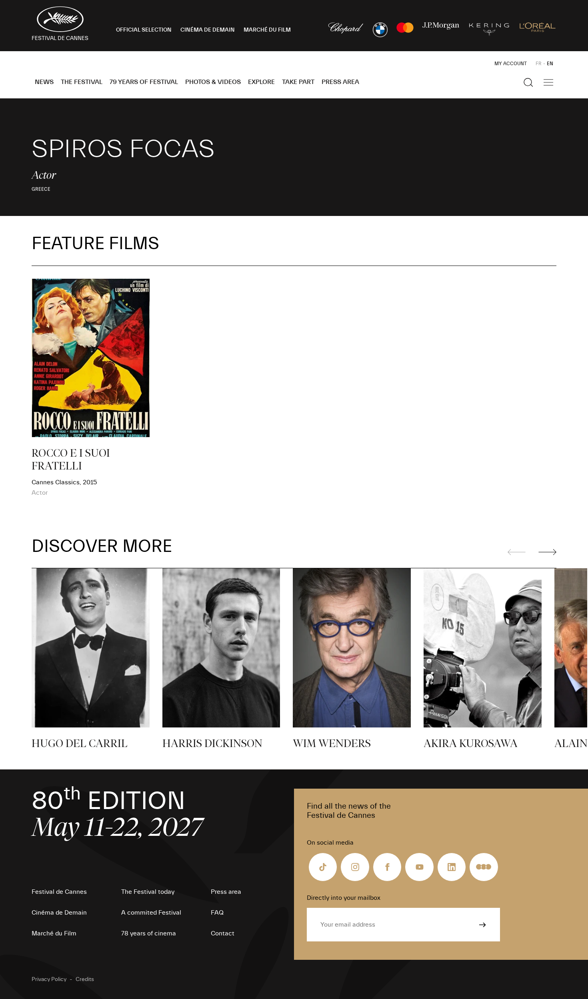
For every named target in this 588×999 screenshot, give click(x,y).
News (44, 82)
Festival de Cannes (59, 891)
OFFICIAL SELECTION (144, 30)
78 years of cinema (148, 933)
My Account (510, 63)
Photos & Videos (213, 82)
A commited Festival (151, 912)
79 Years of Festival (144, 82)
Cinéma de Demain (59, 912)
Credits (85, 979)
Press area (340, 82)
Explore (261, 82)
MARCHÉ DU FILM (267, 30)
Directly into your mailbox (343, 897)
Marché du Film (54, 933)
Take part (298, 82)
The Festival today (147, 891)
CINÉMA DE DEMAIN (207, 30)
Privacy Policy (49, 979)
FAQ (217, 912)
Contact (222, 933)
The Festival (81, 82)
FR (539, 63)
